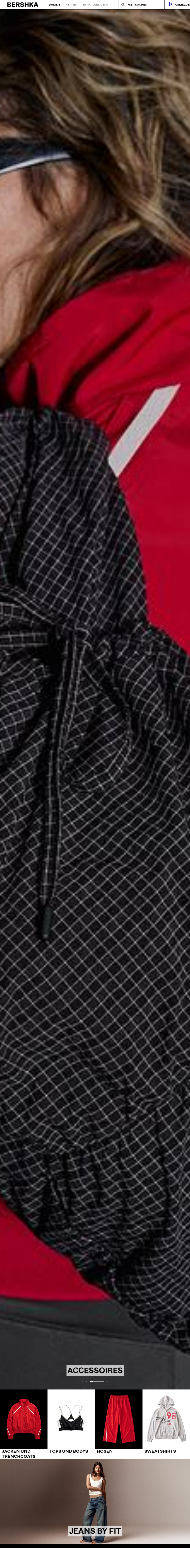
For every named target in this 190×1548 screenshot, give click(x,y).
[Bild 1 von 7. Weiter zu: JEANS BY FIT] (95, 1501)
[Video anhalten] (11, 1378)
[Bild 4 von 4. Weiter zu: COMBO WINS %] (95, 699)
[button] (82, 1381)
